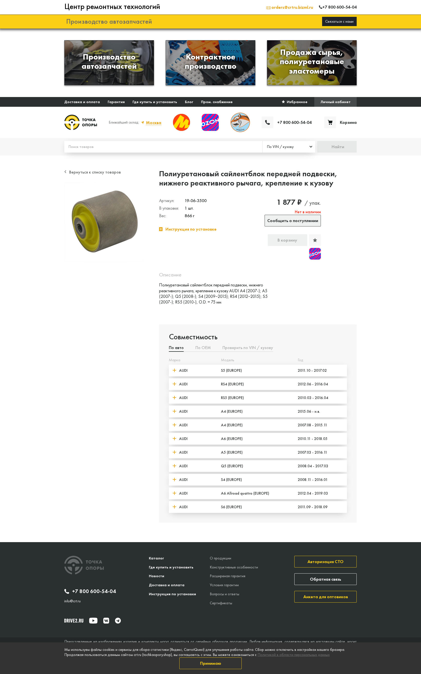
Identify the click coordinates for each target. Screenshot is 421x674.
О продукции (220, 558)
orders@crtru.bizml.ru (291, 7)
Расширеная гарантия (227, 575)
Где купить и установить (155, 101)
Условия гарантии (224, 584)
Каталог (156, 558)
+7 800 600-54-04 (94, 591)
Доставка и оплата (82, 101)
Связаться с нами (339, 21)
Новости (156, 575)
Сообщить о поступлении (292, 220)
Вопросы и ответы (224, 593)
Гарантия (116, 101)
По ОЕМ (203, 347)
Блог (189, 101)
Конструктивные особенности (234, 567)
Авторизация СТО (325, 561)
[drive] (73, 621)
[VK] (106, 621)
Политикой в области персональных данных (294, 654)
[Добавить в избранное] (315, 240)
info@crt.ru (72, 601)
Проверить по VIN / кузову (247, 347)
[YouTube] (93, 621)
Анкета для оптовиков (325, 596)
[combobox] (289, 147)
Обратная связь (325, 579)
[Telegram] (118, 621)
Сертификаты (221, 603)
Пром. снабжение (217, 101)
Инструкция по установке (172, 593)
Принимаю (210, 663)
